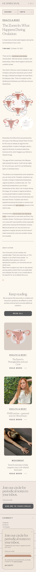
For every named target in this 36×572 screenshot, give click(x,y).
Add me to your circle (18, 506)
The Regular (6, 527)
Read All (18, 313)
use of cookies (18, 561)
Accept (9, 565)
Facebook (5, 525)
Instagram (5, 522)
